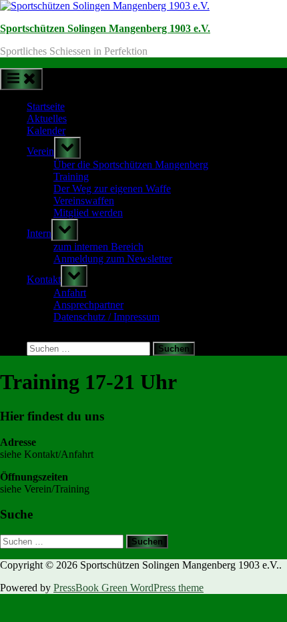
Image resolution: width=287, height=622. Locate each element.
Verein (40, 151)
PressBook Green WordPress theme (128, 587)
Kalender (46, 130)
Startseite (46, 106)
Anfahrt (69, 292)
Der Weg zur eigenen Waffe (112, 188)
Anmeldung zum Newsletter (112, 258)
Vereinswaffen (83, 200)
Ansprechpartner (88, 304)
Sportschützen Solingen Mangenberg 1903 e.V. (105, 28)
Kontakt (44, 279)
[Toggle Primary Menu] (21, 79)
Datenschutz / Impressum (106, 316)
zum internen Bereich (98, 246)
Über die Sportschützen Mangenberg (130, 164)
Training (71, 176)
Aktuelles (47, 118)
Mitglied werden (88, 212)
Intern (39, 233)
